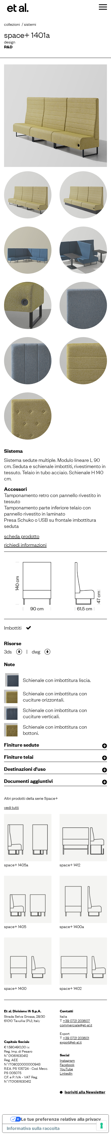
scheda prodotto (21, 536)
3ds (8, 651)
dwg (36, 651)
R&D (8, 46)
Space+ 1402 (71, 988)
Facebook (67, 1064)
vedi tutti (11, 807)
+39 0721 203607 (76, 1020)
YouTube (66, 1069)
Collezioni (12, 24)
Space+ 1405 (15, 926)
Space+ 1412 (70, 864)
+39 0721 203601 (76, 1037)
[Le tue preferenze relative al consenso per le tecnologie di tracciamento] (101, 1126)
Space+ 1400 (15, 988)
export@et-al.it (71, 1042)
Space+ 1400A (72, 926)
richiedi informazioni (25, 544)
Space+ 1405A (16, 864)
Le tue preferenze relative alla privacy (61, 1119)
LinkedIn (66, 1073)
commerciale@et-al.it (76, 1025)
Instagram (67, 1060)
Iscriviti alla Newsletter (85, 1091)
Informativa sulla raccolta (33, 1128)
